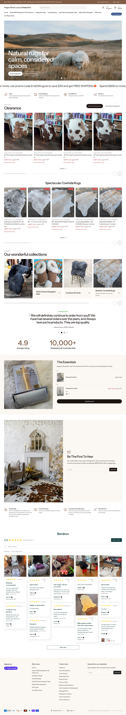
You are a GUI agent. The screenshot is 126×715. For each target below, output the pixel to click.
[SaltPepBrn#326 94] (110, 202)
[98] (63, 202)
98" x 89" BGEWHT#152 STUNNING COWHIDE (63, 223)
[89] (39, 202)
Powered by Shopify (116, 710)
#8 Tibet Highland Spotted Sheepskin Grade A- (78, 156)
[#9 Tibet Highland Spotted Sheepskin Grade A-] (108, 131)
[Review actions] (24, 579)
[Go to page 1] (61, 78)
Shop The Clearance (94, 106)
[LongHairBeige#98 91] (87, 202)
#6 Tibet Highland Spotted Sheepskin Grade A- (18, 156)
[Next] (120, 174)
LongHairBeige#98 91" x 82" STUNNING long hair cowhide (85, 223)
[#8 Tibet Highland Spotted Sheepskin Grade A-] (78, 131)
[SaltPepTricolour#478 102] (15, 202)
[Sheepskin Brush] (60, 377)
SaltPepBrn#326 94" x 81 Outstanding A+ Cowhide (107, 223)
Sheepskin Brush (71, 377)
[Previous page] (59, 78)
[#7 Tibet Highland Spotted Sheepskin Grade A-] (48, 131)
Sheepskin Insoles (71, 388)
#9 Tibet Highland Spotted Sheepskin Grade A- (108, 156)
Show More (13, 594)
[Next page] (67, 78)
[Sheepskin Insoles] (60, 391)
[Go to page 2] (64, 78)
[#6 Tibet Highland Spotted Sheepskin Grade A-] (18, 131)
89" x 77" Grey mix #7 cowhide (37, 222)
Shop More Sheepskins (112, 106)
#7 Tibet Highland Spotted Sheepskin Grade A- (48, 156)
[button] (34, 540)
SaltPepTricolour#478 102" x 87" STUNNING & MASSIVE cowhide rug (14, 224)
